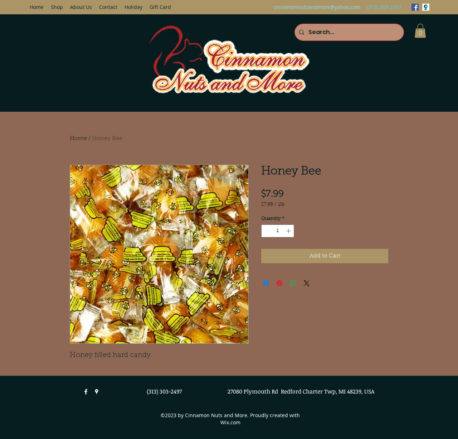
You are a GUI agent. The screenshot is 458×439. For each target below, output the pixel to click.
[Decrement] (266, 231)
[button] (420, 31)
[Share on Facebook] (266, 283)
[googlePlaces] (425, 7)
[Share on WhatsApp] (293, 283)
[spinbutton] (278, 231)
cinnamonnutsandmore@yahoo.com (316, 7)
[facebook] (415, 7)
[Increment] (289, 231)
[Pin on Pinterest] (279, 283)
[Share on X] (306, 283)
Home (78, 138)
